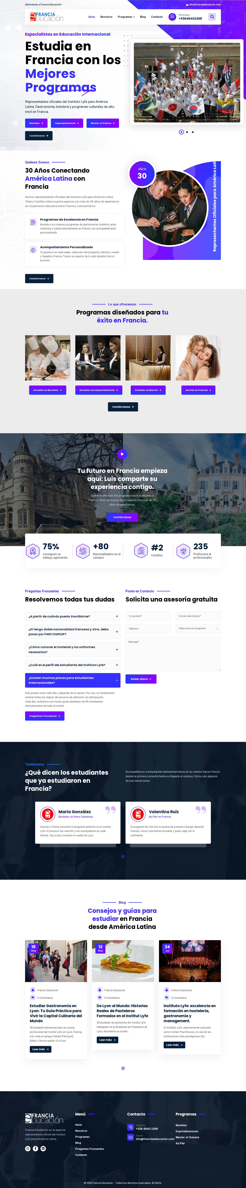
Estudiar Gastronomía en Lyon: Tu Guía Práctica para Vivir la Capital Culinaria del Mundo (56, 1013)
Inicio (78, 1124)
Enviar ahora (139, 679)
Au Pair (180, 1143)
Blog (78, 1142)
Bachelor (181, 1125)
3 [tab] (193, 132)
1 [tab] (181, 132)
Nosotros (81, 1130)
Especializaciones (187, 1131)
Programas (82, 1136)
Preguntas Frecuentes (89, 1148)
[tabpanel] (187, 84)
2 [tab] (187, 132)
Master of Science (187, 1137)
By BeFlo (156, 1182)
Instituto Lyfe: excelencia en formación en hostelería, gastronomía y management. (190, 1013)
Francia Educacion (47, 990)
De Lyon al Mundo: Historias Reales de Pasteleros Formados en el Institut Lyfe (122, 1011)
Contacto (81, 1155)
